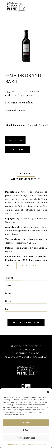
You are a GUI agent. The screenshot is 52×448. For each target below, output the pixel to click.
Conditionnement (15, 125)
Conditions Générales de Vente (34, 444)
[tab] (26, 173)
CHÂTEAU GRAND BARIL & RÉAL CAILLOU (26, 357)
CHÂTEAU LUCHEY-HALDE (26, 353)
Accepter (26, 422)
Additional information (26, 179)
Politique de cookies (13, 444)
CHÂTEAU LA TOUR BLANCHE (26, 346)
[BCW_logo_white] (26, 370)
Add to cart (17, 149)
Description (26, 174)
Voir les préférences (26, 438)
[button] (47, 391)
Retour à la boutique (26, 322)
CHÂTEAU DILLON (26, 350)
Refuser (26, 430)
